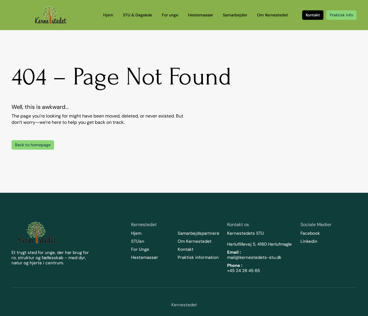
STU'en (137, 241)
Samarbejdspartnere (198, 233)
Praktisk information (198, 257)
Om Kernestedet (195, 241)
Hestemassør (144, 257)
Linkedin (308, 241)
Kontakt (185, 249)
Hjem (136, 233)
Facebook (310, 233)
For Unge (140, 249)
